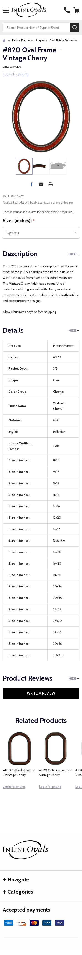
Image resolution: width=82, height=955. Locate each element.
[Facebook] (31, 184)
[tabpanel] (19, 770)
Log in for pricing (15, 74)
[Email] (41, 184)
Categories (20, 891)
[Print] (50, 184)
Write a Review (12, 66)
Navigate (18, 879)
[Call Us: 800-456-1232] (67, 10)
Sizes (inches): (19, 221)
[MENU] (6, 10)
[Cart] (77, 10)
